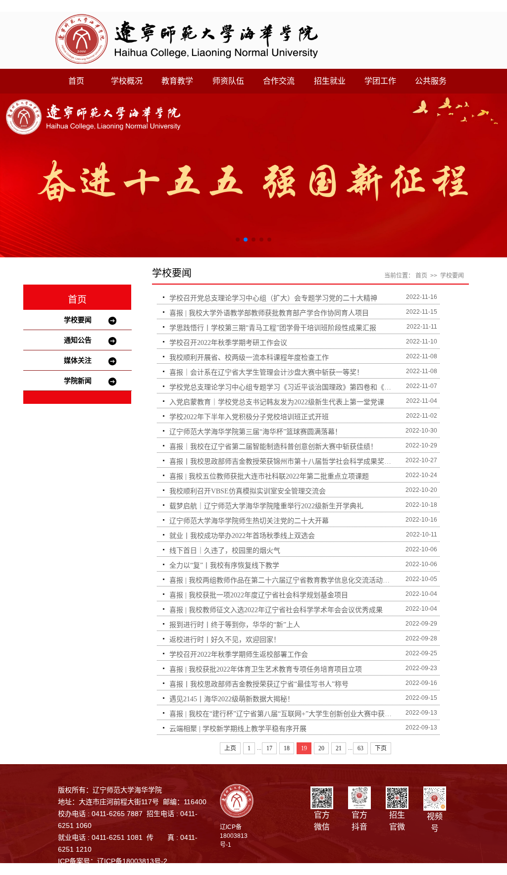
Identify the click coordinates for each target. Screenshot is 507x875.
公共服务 (431, 81)
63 (360, 748)
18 (287, 748)
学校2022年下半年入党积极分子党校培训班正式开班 (249, 417)
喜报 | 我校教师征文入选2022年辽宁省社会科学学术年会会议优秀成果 (276, 610)
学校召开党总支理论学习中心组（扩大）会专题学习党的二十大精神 (273, 298)
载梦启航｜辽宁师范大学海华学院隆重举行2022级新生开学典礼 (266, 506)
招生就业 (330, 81)
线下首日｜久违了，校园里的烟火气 (224, 550)
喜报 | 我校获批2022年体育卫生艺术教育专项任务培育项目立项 (265, 669)
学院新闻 (78, 381)
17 (269, 748)
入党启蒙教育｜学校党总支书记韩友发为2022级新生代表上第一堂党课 (276, 402)
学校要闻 (78, 320)
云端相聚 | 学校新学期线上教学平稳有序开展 (237, 728)
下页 (381, 748)
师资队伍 (228, 81)
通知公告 (78, 340)
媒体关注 (78, 360)
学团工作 (380, 81)
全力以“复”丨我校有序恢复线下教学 (224, 565)
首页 (76, 81)
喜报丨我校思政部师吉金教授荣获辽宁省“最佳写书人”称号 (259, 684)
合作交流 (279, 81)
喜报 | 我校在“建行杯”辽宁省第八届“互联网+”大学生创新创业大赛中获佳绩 (282, 714)
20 (321, 748)
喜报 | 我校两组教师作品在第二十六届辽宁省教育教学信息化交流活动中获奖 (282, 580)
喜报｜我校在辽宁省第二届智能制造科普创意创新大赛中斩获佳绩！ (273, 446)
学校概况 (127, 81)
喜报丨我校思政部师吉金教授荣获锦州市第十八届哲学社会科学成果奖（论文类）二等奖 (282, 461)
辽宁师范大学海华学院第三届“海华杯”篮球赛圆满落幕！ (255, 432)
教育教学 (177, 81)
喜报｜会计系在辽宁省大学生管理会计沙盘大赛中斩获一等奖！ (266, 372)
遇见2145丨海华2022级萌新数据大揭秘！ (231, 699)
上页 (230, 748)
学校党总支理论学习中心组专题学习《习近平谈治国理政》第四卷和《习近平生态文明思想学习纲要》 (282, 387)
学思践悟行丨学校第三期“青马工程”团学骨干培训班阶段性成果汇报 (272, 328)
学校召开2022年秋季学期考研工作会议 (228, 342)
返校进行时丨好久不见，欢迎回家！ (224, 639)
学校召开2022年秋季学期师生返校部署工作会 (238, 654)
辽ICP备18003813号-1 (234, 836)
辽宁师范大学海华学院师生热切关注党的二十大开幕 (249, 521)
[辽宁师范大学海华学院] (187, 38)
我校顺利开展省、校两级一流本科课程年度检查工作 (249, 357)
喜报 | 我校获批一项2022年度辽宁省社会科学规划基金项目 (258, 595)
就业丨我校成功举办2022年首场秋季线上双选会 (242, 535)
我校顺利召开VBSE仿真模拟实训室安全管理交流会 (247, 491)
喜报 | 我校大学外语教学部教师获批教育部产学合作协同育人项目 (269, 313)
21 (339, 748)
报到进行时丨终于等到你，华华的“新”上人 (234, 625)
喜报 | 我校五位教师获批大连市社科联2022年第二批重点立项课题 (269, 476)
